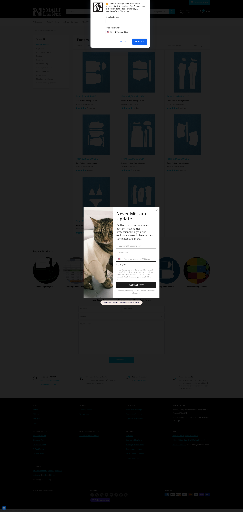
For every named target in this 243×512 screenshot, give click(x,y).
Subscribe (139, 42)
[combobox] (110, 32)
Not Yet (123, 42)
